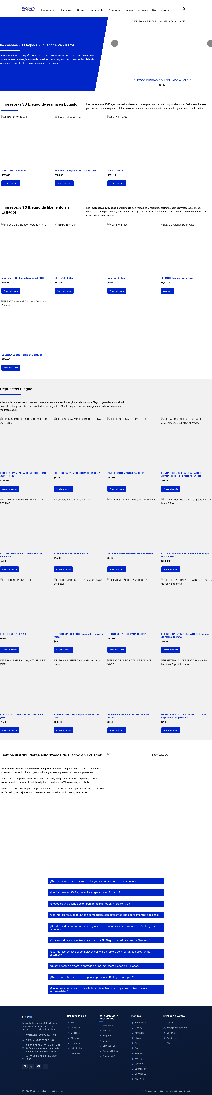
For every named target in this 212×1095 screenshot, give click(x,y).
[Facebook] (25, 1066)
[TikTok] (45, 1066)
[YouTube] (38, 1066)
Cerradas (75, 1033)
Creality (138, 1027)
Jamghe (139, 1063)
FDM (73, 1022)
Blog (169, 1043)
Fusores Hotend (111, 1051)
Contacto (171, 1022)
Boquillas (107, 1035)
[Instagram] (31, 1066)
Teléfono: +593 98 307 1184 (40, 1040)
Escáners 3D (109, 1056)
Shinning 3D (140, 1074)
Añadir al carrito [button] (11, 183)
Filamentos (108, 1025)
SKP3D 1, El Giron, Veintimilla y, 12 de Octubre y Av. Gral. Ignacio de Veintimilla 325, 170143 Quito (43, 1048)
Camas (106, 1041)
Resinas (106, 1030)
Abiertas (75, 1038)
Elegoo (138, 1038)
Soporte (171, 1033)
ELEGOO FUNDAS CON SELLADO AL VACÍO (163, 80)
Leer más (167, 291)
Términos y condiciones (179, 1091)
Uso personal (77, 1043)
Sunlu (137, 1048)
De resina (75, 1027)
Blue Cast (139, 1079)
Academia (172, 1038)
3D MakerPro (141, 1069)
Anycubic (139, 1033)
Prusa (137, 1043)
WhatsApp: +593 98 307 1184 (41, 1035)
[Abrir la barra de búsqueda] (183, 8)
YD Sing (138, 1058)
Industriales (76, 1048)
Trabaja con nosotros (177, 1027)
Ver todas (75, 1053)
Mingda (138, 1053)
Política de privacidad (153, 1091)
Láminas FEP (109, 1046)
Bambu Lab (140, 1022)
